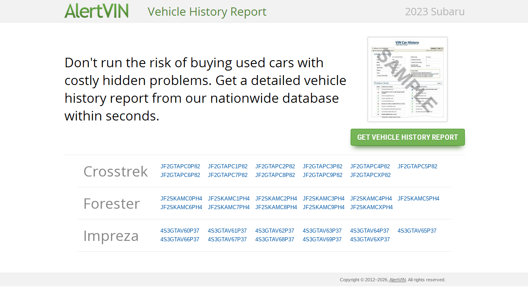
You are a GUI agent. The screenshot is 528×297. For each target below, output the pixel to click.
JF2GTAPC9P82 (322, 175)
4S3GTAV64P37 (369, 231)
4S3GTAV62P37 (274, 231)
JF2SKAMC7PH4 (229, 207)
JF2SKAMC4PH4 (371, 199)
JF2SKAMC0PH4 (181, 199)
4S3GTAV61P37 (227, 231)
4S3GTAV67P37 (227, 239)
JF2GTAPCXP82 (370, 175)
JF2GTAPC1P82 (228, 166)
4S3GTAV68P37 (274, 239)
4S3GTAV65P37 (417, 231)
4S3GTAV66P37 (179, 239)
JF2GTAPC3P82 (322, 166)
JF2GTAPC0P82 (180, 166)
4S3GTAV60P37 (179, 231)
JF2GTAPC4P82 (370, 166)
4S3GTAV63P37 (322, 231)
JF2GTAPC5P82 (417, 166)
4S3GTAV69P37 (322, 239)
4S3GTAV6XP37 (370, 239)
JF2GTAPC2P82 (275, 166)
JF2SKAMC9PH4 (323, 207)
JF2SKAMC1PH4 (229, 199)
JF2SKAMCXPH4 (371, 207)
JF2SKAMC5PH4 (418, 199)
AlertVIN (397, 279)
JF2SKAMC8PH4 (276, 207)
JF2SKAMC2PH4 (276, 199)
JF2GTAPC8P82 (275, 175)
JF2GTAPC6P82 (180, 175)
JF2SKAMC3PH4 (323, 199)
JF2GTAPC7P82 (228, 175)
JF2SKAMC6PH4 (181, 207)
